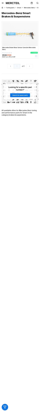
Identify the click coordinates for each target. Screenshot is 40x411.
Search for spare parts (20, 95)
